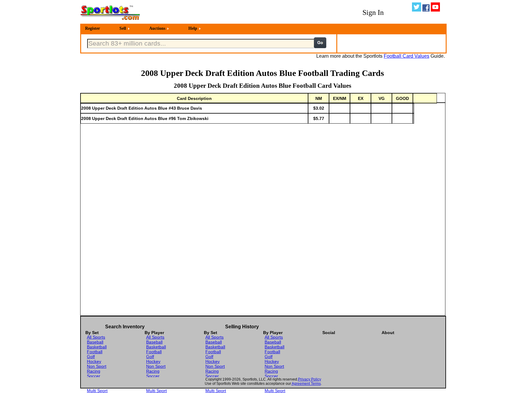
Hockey (94, 361)
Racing (93, 371)
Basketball (97, 346)
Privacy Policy (309, 379)
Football (94, 351)
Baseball (95, 342)
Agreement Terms (306, 383)
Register (92, 28)
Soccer (93, 376)
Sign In (373, 12)
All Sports (96, 337)
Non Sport (96, 366)
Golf (91, 356)
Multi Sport (97, 390)
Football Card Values (406, 56)
